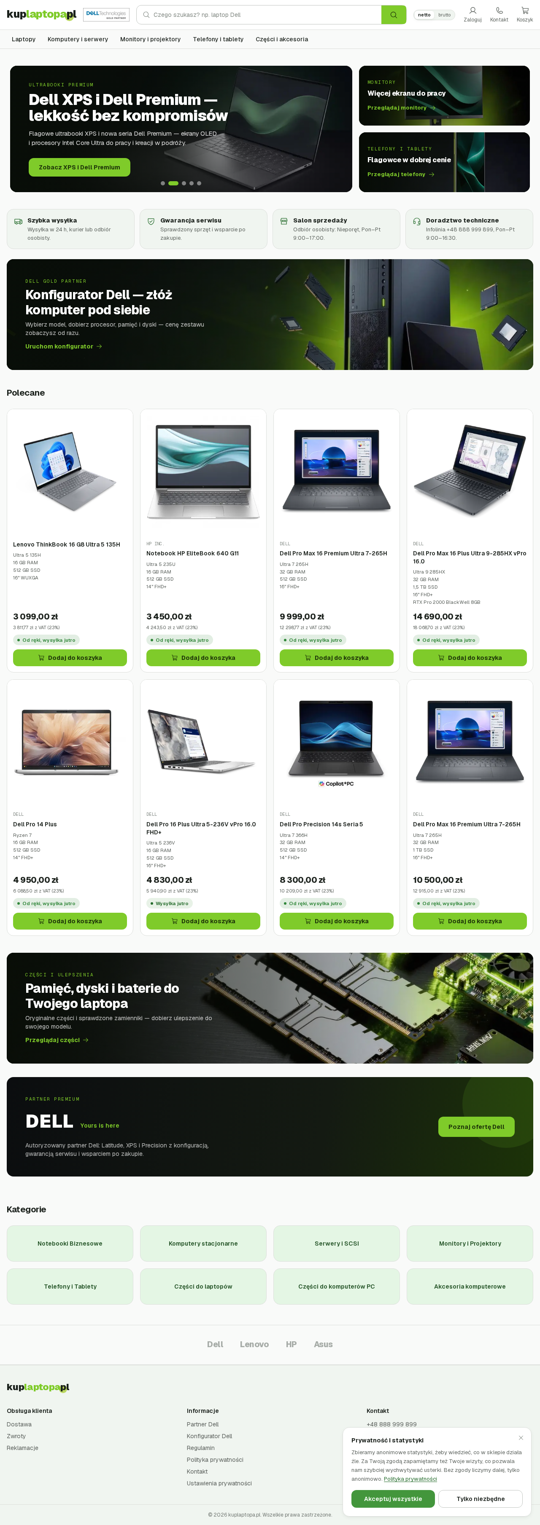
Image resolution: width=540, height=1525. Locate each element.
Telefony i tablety (218, 39)
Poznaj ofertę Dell (476, 1127)
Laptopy (24, 39)
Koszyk (525, 19)
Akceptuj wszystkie (393, 1499)
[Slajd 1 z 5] (163, 183)
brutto (444, 15)
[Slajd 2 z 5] (173, 183)
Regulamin (201, 1448)
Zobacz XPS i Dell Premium (79, 167)
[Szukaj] (393, 14)
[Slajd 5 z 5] (199, 183)
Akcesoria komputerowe (470, 1286)
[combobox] (267, 14)
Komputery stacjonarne (203, 1243)
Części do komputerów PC (336, 1286)
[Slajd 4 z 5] (191, 183)
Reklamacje (22, 1448)
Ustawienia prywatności (219, 1483)
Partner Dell (203, 1424)
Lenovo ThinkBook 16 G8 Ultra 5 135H (66, 544)
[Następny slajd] (339, 129)
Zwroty (16, 1436)
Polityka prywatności (215, 1459)
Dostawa (19, 1424)
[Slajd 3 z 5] (184, 183)
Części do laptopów (203, 1286)
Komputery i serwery (78, 39)
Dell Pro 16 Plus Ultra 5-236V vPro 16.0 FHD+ (201, 828)
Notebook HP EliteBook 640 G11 (192, 553)
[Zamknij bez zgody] (521, 1438)
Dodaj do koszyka (75, 658)
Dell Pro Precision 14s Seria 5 (321, 824)
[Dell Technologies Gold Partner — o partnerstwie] (106, 14)
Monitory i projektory (150, 39)
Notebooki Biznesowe (70, 1243)
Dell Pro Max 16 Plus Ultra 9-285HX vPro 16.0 (469, 557)
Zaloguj (473, 19)
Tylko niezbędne (480, 1499)
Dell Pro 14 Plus (35, 824)
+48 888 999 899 (392, 1424)
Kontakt (499, 19)
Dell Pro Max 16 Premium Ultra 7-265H (333, 553)
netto (424, 15)
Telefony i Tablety (70, 1286)
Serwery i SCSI (337, 1243)
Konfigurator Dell (209, 1436)
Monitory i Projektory (470, 1243)
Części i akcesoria (282, 39)
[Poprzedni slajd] (22, 129)
